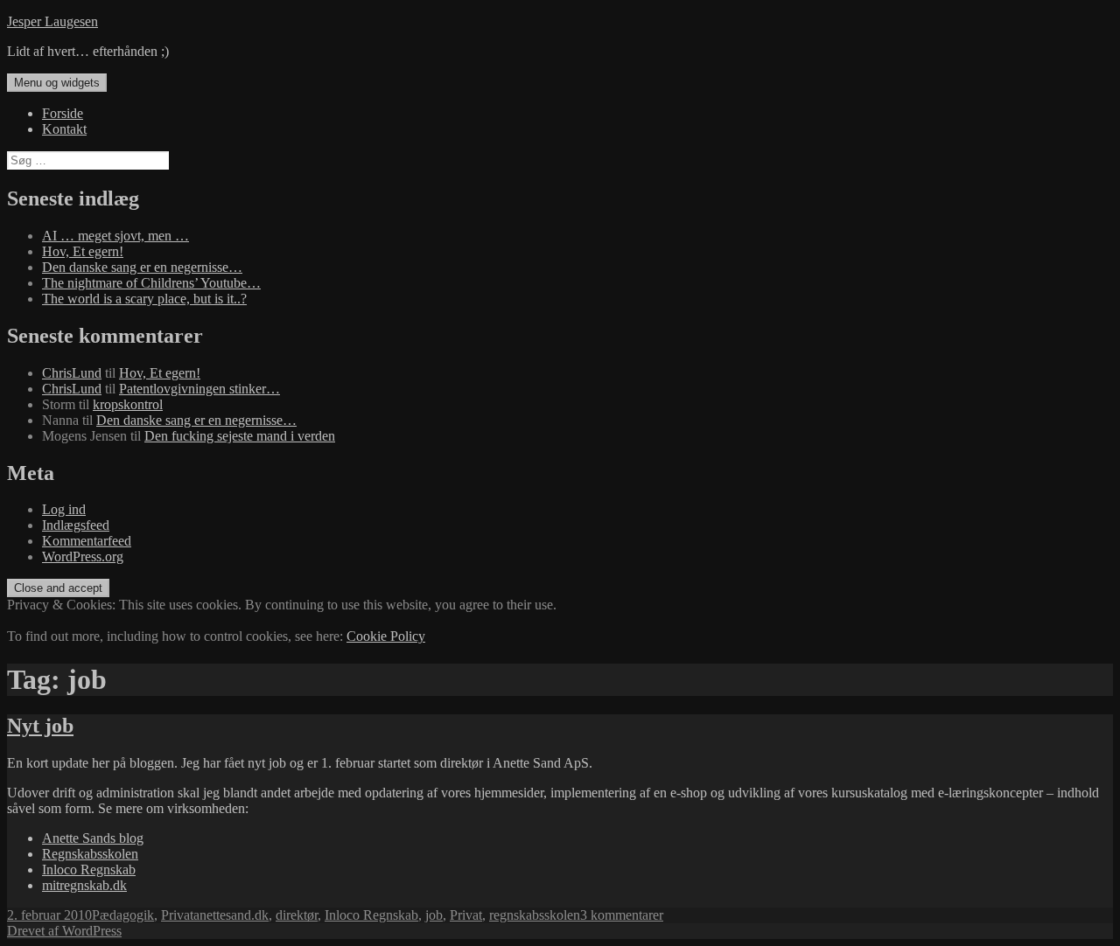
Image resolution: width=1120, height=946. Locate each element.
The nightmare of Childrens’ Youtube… (151, 282)
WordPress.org (82, 556)
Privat (177, 915)
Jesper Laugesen (52, 21)
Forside (62, 113)
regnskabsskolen (534, 915)
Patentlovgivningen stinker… (199, 388)
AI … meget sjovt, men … (115, 235)
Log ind (64, 509)
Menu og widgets (57, 82)
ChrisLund (72, 372)
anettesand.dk (231, 915)
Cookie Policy (385, 636)
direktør (297, 915)
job (434, 915)
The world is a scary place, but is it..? (144, 298)
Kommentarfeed (86, 540)
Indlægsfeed (75, 525)
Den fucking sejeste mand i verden (239, 435)
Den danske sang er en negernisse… (142, 267)
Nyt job (40, 725)
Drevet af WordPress (64, 930)
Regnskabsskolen (90, 853)
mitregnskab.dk (84, 885)
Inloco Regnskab (89, 869)
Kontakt (64, 129)
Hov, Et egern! (82, 251)
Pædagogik (123, 915)
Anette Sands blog (93, 838)
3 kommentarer (621, 915)
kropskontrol (128, 404)
